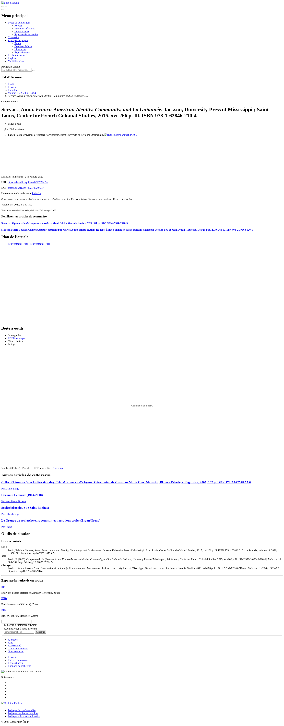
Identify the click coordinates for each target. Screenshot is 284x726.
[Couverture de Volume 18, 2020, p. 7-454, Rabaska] (142, 156)
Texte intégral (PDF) (18, 243)
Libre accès (20, 49)
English (12, 58)
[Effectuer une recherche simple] (2, 6)
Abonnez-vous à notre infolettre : (21, 628)
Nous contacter (16, 651)
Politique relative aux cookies (23, 713)
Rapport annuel (22, 52)
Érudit (17, 43)
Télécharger (58, 468)
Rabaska (12, 90)
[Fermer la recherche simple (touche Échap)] (6, 6)
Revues (18, 25)
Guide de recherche (18, 648)
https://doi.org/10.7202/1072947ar (25, 187)
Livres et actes (21, 31)
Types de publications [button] (19, 22)
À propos (23, 40)
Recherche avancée (18, 55)
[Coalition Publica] (11, 703)
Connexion (13, 37)
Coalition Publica (23, 46)
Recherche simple (10, 66)
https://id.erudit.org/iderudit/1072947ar (28, 182)
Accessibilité (14, 645)
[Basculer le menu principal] (2, 9)
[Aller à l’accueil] (10, 2)
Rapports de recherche (26, 34)
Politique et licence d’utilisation (24, 716)
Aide (10, 642)
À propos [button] (13, 40)
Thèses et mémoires (24, 28)
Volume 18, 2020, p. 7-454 (22, 93)
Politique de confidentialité (22, 710)
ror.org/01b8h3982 (127, 134)
